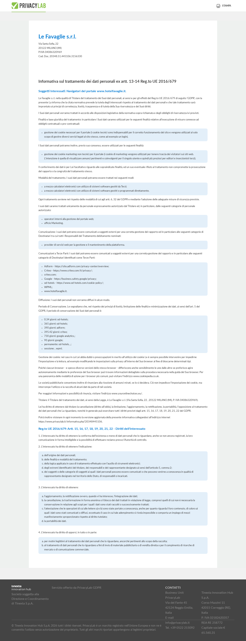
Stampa (226, 6)
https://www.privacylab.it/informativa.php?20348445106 (70, 422)
